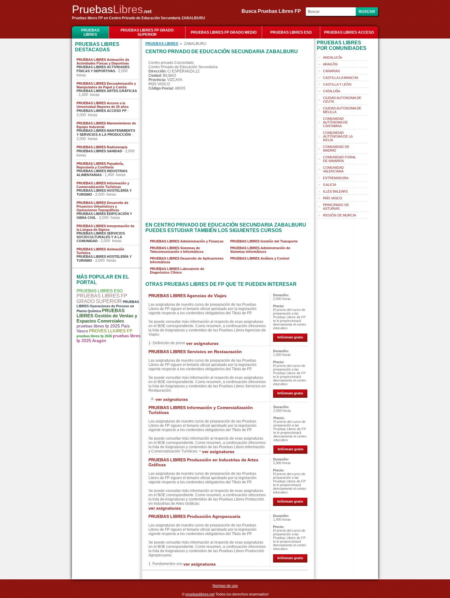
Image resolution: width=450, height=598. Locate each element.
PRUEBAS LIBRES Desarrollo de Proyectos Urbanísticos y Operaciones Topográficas (102, 206)
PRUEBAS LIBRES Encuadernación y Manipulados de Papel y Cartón (106, 85)
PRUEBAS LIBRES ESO (291, 32)
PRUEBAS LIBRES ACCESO (349, 32)
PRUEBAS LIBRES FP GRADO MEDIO (224, 32)
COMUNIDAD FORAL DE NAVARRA (339, 159)
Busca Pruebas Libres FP (273, 11)
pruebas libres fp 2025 (94, 336)
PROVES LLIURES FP (110, 330)
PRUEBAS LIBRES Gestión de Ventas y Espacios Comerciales (107, 315)
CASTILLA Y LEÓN (337, 84)
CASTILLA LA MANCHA (340, 77)
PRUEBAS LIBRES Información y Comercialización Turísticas (103, 185)
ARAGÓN (330, 64)
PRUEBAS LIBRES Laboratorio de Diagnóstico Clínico (177, 270)
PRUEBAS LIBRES (90, 32)
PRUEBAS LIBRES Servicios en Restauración (195, 351)
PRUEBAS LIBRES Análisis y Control (259, 258)
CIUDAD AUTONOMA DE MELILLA (342, 110)
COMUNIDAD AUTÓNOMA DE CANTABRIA (335, 122)
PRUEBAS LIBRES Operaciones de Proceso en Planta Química (108, 306)
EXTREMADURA (335, 178)
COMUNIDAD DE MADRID (336, 148)
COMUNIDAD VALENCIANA (333, 169)
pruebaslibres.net (200, 594)
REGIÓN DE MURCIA (339, 215)
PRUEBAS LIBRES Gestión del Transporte (264, 241)
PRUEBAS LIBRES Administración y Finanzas (186, 241)
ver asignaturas (202, 343)
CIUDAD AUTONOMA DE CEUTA (342, 99)
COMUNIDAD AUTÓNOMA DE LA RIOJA (338, 136)
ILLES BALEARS (335, 191)
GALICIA (329, 184)
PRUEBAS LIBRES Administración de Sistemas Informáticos (260, 249)
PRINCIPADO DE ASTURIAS (336, 206)
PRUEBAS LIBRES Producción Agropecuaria (194, 516)
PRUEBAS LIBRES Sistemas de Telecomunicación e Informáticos (177, 249)
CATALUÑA (331, 91)
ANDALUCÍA (332, 57)
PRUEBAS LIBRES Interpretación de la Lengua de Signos (105, 227)
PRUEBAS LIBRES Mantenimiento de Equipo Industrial (106, 125)
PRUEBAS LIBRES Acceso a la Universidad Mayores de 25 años (103, 105)
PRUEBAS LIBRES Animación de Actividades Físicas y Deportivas (103, 61)
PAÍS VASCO (332, 198)
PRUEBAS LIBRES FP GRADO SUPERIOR (147, 32)
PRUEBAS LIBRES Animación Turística (100, 251)
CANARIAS (331, 71)
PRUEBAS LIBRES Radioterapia (102, 147)
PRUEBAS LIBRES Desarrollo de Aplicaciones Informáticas (186, 260)
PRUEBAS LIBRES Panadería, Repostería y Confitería (100, 165)
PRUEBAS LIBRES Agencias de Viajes (187, 295)
